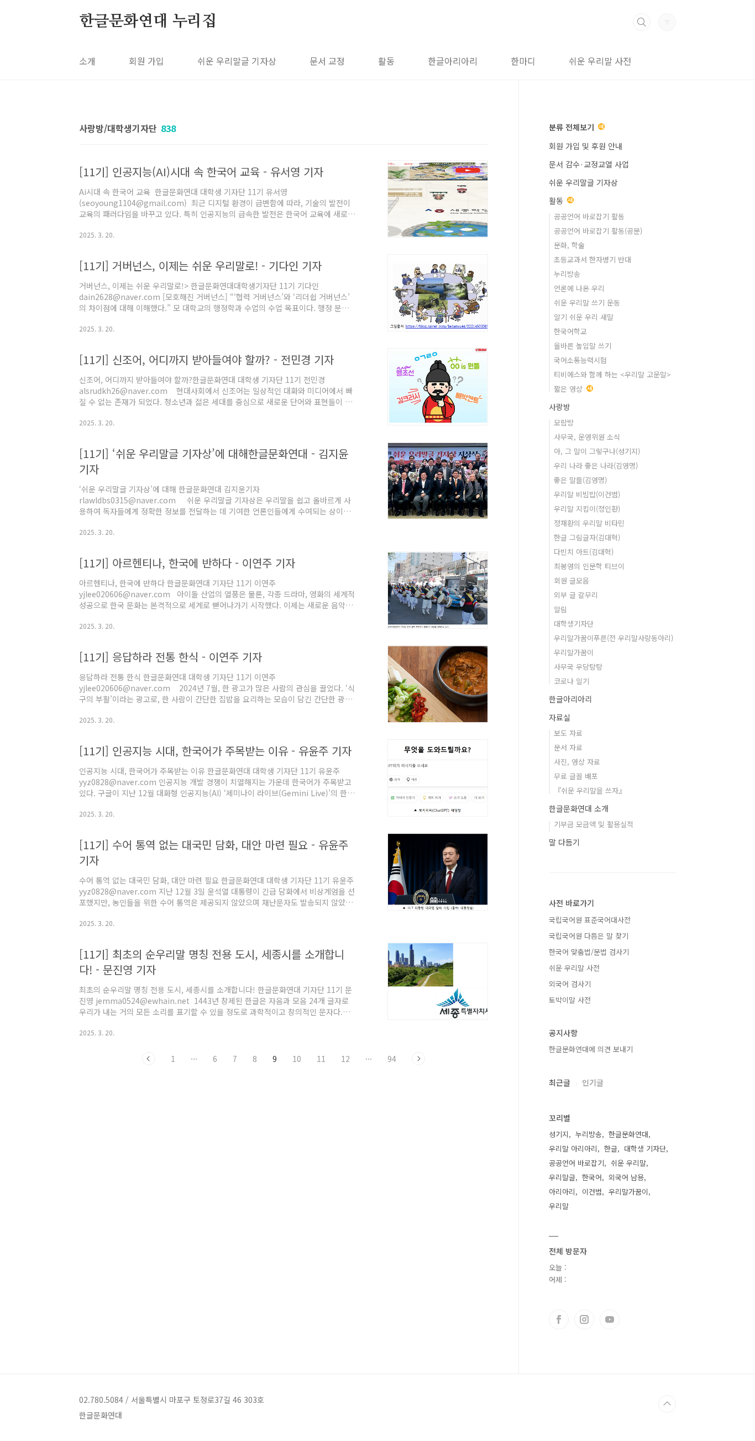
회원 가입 (146, 60)
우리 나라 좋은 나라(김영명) (596, 465)
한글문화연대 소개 (579, 808)
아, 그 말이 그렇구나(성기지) (597, 451)
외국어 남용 (626, 1177)
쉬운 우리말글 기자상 (236, 60)
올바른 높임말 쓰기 (582, 345)
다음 (418, 1058)
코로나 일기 (571, 681)
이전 (148, 1058)
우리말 (559, 1206)
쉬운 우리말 (628, 1163)
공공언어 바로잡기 (576, 1163)
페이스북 (559, 1319)
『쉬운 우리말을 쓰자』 (590, 790)
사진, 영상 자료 (577, 761)
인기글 (593, 1082)
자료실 (559, 717)
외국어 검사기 (570, 984)
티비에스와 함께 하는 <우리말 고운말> (612, 374)
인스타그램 (584, 1319)
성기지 (559, 1134)
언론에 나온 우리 (579, 288)
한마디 (523, 60)
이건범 (592, 1191)
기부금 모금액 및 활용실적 (593, 824)
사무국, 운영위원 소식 (587, 437)
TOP (667, 1404)
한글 (610, 1148)
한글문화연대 (628, 1134)
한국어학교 (570, 331)
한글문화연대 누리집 (148, 21)
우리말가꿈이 (574, 652)
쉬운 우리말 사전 (600, 60)
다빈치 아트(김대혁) (584, 551)
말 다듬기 (564, 842)
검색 (641, 22)
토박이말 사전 (570, 1000)
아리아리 (562, 1191)
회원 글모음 (571, 580)
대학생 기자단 (645, 1148)
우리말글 (562, 1177)
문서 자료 (568, 747)
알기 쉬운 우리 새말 (584, 317)
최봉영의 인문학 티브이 (589, 566)
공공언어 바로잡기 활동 (589, 216)
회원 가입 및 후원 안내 (585, 145)
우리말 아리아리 (573, 1148)
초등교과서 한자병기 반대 (592, 259)
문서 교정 (327, 60)
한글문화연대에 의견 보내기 (591, 1049)
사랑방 (559, 406)
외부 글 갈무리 (576, 595)
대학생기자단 (574, 623)
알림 (560, 609)
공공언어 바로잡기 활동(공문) (598, 230)
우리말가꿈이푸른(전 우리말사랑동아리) (613, 638)
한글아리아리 (453, 60)
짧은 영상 (569, 388)
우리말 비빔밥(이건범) (587, 494)
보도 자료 (568, 733)
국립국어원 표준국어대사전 (590, 919)
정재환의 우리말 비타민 (589, 523)
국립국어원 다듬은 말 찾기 (588, 935)
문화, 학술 (569, 245)
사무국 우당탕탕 (578, 666)
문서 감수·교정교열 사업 (589, 164)
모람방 (564, 422)
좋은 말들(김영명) (580, 480)
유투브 (610, 1319)
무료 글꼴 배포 (576, 776)
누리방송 (567, 274)
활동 (386, 60)
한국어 (592, 1177)
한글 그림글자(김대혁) (587, 537)
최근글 (559, 1082)
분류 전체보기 (572, 127)
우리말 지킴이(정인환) (587, 508)
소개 (87, 60)
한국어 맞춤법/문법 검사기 (589, 951)
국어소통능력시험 (580, 360)
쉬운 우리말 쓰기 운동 (587, 302)
